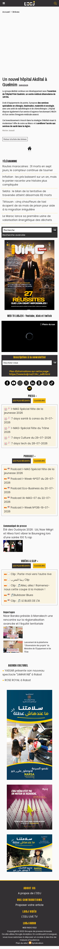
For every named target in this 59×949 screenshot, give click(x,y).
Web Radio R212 (29, 730)
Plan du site (21, 745)
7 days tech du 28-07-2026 (29, 376)
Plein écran (48, 256)
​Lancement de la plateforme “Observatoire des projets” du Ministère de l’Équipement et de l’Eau (37, 579)
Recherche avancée (14, 234)
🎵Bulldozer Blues (22, 527)
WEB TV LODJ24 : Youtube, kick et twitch (29, 248)
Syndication (37, 745)
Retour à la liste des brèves (15, 139)
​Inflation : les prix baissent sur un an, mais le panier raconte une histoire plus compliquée (29, 180)
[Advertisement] (28, 44)
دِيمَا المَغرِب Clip (20, 512)
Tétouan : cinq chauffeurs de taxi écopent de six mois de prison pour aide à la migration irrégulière (28, 205)
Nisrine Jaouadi (8, 130)
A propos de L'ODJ (29, 696)
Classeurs (39, 333)
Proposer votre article (30, 708)
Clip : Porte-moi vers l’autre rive (31, 506)
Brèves (16, 11)
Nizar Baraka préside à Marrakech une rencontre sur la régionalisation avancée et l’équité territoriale (28, 552)
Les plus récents (21, 333)
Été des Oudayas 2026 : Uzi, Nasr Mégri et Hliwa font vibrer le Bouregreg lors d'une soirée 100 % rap (28, 466)
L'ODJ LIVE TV (29, 719)
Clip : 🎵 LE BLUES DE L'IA (25, 533)
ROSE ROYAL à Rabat (18, 613)
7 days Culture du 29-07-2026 (31, 370)
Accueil (6, 11)
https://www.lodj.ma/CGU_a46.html (29, 306)
